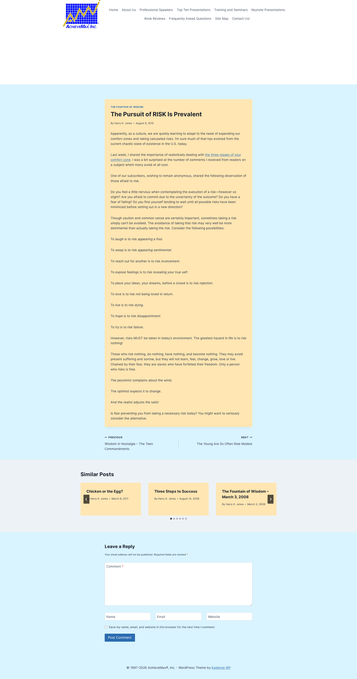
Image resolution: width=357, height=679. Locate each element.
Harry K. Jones (123, 123)
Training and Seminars (231, 10)
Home (113, 10)
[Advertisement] (178, 56)
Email (161, 616)
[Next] (271, 499)
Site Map (221, 18)
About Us (129, 10)
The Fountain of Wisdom (127, 107)
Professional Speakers (156, 10)
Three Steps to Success (175, 491)
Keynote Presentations (268, 10)
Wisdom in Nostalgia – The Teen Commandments (129, 443)
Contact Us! (241, 18)
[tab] (171, 519)
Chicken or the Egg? (104, 491)
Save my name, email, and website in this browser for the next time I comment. (162, 627)
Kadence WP (221, 668)
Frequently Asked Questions (190, 18)
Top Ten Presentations (193, 10)
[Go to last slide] (86, 499)
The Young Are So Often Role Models (224, 441)
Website (214, 616)
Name (110, 616)
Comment (114, 566)
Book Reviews (154, 18)
